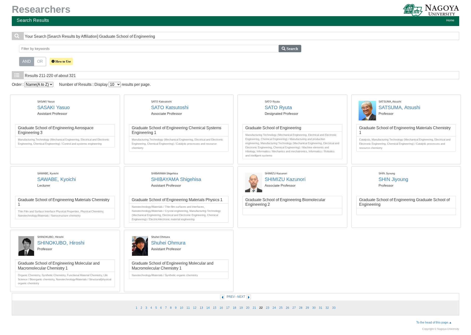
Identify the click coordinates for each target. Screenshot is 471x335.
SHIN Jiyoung (393, 179)
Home (450, 20)
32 (327, 307)
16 (221, 307)
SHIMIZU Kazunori (285, 179)
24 (274, 307)
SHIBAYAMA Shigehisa (176, 179)
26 (287, 307)
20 (247, 307)
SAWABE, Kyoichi (56, 179)
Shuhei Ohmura (168, 242)
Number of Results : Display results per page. (105, 84)
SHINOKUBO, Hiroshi (60, 242)
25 (281, 307)
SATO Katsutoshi (169, 107)
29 (307, 307)
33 (334, 307)
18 (234, 307)
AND (26, 61)
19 (241, 307)
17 (228, 307)
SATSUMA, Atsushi (399, 107)
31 (320, 307)
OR (40, 61)
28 (300, 307)
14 (208, 307)
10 (181, 307)
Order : (18, 84)
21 (254, 307)
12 (194, 307)
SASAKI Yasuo (53, 107)
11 (188, 307)
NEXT (241, 296)
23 (267, 307)
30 (314, 307)
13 (201, 307)
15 (214, 307)
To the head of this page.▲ (434, 322)
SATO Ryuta (278, 107)
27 (294, 307)
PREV (231, 296)
